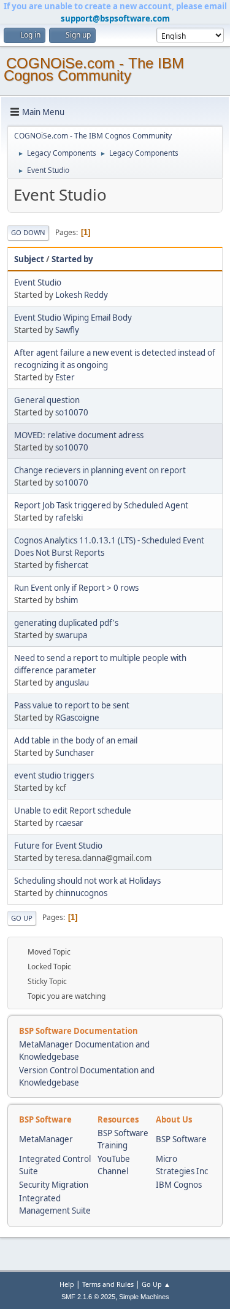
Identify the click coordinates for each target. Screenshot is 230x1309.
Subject (29, 259)
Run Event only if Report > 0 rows (76, 587)
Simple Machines (144, 1296)
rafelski (69, 517)
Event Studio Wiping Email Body (73, 317)
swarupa (71, 635)
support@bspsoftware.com (115, 18)
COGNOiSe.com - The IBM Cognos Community (94, 69)
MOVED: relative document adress (79, 435)
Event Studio (37, 282)
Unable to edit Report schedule (72, 810)
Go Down (28, 232)
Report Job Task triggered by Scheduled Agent (101, 505)
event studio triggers (54, 775)
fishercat (71, 564)
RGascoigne (77, 717)
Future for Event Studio (58, 845)
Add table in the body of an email (75, 740)
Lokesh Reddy (81, 294)
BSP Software (181, 1139)
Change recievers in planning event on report (100, 470)
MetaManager (46, 1139)
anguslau (72, 682)
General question (47, 400)
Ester (65, 377)
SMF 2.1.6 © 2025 (88, 1296)
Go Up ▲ (156, 1284)
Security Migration (53, 1184)
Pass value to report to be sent (71, 705)
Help (66, 1284)
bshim (66, 600)
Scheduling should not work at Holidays (87, 880)
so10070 (71, 412)
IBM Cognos (179, 1184)
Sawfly (67, 329)
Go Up (22, 918)
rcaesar (69, 822)
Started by (72, 259)
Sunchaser (74, 752)
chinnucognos (81, 893)
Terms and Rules (108, 1284)
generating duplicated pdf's (66, 622)
